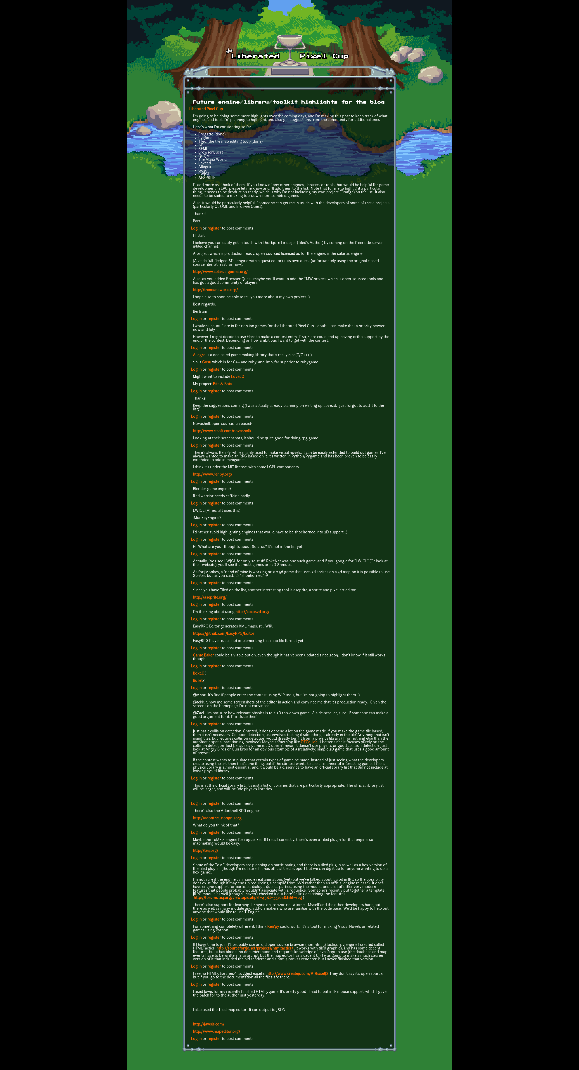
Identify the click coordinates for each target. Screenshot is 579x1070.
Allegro (199, 355)
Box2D (198, 673)
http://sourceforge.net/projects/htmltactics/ (254, 948)
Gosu (206, 362)
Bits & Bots (222, 384)
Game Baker (203, 655)
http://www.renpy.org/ (212, 474)
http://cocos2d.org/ (252, 612)
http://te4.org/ (205, 851)
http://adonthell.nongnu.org (217, 818)
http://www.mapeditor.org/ (216, 1032)
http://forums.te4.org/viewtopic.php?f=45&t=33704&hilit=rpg (248, 898)
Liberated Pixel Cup (206, 109)
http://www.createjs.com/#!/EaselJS (297, 974)
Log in (196, 228)
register (214, 228)
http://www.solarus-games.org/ (220, 272)
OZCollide (309, 742)
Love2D (237, 377)
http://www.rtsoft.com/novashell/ (222, 431)
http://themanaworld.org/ (215, 290)
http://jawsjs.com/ (208, 1024)
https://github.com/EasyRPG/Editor (223, 634)
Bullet (198, 681)
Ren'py (273, 927)
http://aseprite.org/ (210, 597)
